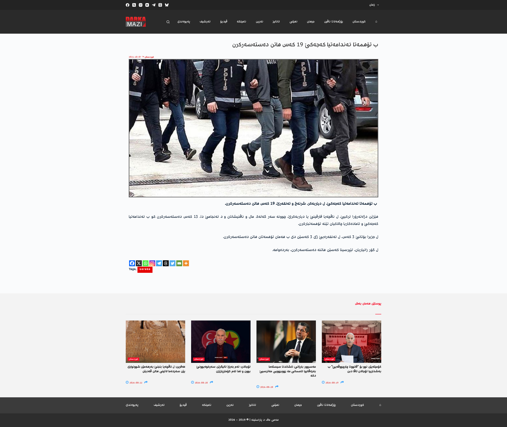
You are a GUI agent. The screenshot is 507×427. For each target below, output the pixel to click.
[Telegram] (153, 5)
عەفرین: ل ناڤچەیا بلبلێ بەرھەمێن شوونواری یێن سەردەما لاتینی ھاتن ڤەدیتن (156, 369)
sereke (145, 269)
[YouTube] (147, 5)
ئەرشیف (205, 21)
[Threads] (160, 5)
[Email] (179, 263)
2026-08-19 (331, 383)
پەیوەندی (183, 21)
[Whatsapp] (146, 263)
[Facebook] (127, 5)
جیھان (310, 21)
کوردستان (359, 21)
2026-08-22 (135, 383)
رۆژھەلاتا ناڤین (333, 21)
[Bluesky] (167, 5)
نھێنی (293, 21)
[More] (186, 263)
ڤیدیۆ (223, 21)
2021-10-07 (135, 57)
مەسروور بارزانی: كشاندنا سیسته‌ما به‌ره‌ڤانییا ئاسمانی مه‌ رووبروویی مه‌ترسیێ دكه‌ (288, 371)
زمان (372, 5)
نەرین (259, 21)
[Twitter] (172, 263)
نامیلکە (241, 21)
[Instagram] (140, 5)
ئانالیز (276, 21)
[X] (139, 263)
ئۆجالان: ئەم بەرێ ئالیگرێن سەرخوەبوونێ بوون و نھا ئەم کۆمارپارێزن (223, 369)
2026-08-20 (201, 383)
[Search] (168, 21)
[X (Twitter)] (134, 5)
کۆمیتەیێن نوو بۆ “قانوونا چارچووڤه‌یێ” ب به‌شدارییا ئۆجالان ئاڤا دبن (354, 369)
